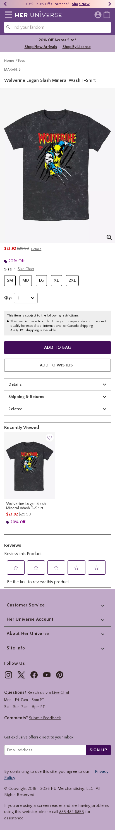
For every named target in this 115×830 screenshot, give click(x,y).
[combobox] (57, 27)
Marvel (11, 70)
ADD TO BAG (57, 347)
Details (14, 384)
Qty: (8, 298)
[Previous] (5, 4)
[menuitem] (107, 14)
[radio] (10, 280)
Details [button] (36, 249)
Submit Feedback (45, 718)
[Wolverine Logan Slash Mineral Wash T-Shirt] (29, 465)
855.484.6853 (71, 811)
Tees (21, 61)
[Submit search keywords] (8, 27)
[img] (8, 675)
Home (9, 61)
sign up (98, 750)
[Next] (109, 4)
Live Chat (60, 692)
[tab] (57, 165)
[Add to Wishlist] (50, 438)
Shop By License (77, 47)
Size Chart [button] (26, 269)
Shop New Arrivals (41, 47)
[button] (7, 14)
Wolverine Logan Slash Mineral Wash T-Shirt (26, 506)
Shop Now (81, 4)
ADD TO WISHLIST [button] (57, 365)
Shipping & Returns (26, 396)
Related (15, 409)
